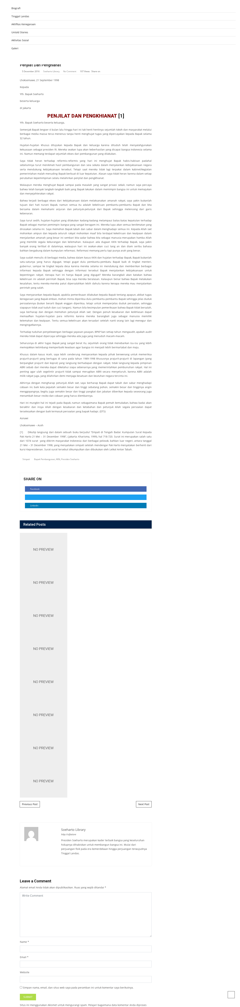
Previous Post (30, 804)
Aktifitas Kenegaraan (23, 24)
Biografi (15, 8)
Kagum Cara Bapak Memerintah (85, 534)
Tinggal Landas (20, 16)
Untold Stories (19, 32)
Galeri (14, 48)
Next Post (143, 804)
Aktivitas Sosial (20, 40)
